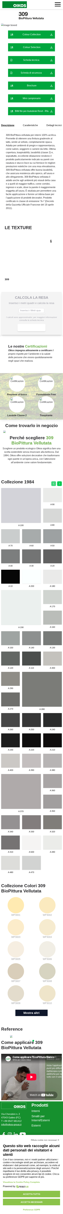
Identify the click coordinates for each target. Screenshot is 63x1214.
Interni (36, 1111)
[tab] (30, 1041)
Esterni (36, 1125)
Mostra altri (31, 1012)
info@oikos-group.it (11, 1124)
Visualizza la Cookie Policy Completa (21, 1182)
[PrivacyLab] (21, 1186)
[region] (31, 1036)
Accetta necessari (31, 1202)
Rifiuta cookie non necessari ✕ (45, 1140)
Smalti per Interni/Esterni (41, 1118)
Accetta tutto (31, 1194)
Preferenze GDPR (31, 1209)
